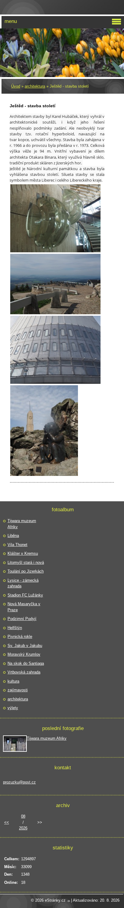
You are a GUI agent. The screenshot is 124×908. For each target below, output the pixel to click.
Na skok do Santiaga (26, 663)
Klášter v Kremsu (23, 553)
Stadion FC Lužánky (25, 595)
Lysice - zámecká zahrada (23, 583)
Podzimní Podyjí (22, 618)
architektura (35, 86)
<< (6, 822)
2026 (23, 828)
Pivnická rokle (20, 636)
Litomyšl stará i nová (26, 562)
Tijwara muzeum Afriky (22, 524)
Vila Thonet (17, 544)
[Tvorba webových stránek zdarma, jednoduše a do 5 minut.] (69, 901)
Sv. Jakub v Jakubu (25, 645)
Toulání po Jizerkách (26, 571)
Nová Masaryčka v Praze (24, 607)
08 (23, 816)
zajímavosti (18, 690)
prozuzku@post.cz (19, 782)
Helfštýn (15, 627)
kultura (13, 681)
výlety (13, 708)
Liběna (13, 535)
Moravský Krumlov (24, 654)
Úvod (15, 86)
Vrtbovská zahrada (24, 672)
